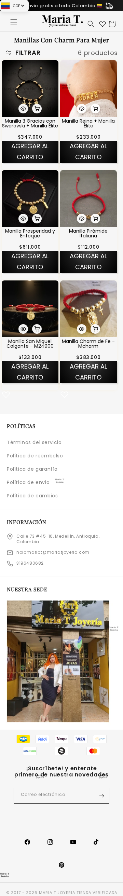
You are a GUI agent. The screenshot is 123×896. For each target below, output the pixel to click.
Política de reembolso (35, 455)
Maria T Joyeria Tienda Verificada (78, 892)
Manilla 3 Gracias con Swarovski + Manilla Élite (30, 123)
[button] (13, 22)
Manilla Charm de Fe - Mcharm (88, 343)
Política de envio (28, 482)
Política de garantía (32, 469)
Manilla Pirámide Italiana (88, 233)
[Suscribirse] (101, 796)
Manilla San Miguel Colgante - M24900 (30, 343)
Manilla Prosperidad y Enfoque (30, 233)
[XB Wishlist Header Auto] (102, 23)
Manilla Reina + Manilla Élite (88, 123)
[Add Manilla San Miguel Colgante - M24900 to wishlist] (6, 394)
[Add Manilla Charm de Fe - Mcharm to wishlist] (64, 394)
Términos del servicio (34, 442)
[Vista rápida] (23, 108)
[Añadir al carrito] (37, 108)
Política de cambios (32, 495)
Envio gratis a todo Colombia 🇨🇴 (64, 5)
